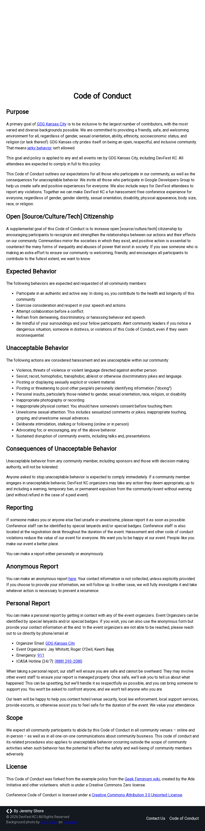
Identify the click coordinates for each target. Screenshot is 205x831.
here (72, 578)
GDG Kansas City (51, 124)
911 (41, 655)
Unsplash (70, 822)
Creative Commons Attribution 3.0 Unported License (137, 795)
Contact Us (155, 818)
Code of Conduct (184, 818)
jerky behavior (40, 148)
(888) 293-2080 (68, 661)
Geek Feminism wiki (142, 779)
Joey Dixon (49, 822)
